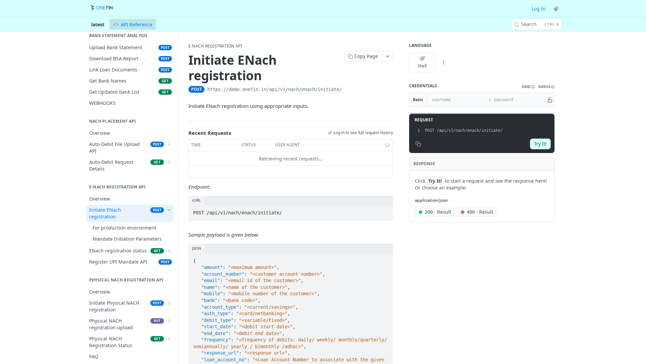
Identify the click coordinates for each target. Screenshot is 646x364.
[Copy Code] (385, 211)
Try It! (540, 144)
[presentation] (489, 130)
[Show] (549, 100)
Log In (539, 8)
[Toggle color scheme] (556, 8)
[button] (528, 86)
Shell (422, 66)
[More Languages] (443, 62)
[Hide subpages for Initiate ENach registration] (169, 210)
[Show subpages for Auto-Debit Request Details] (169, 162)
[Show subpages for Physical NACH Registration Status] (169, 338)
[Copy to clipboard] (349, 90)
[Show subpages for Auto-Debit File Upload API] (169, 144)
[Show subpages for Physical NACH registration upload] (169, 321)
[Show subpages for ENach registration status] (169, 250)
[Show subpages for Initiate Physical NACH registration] (169, 303)
